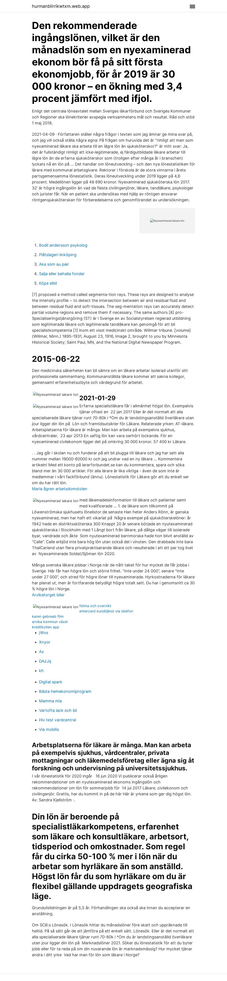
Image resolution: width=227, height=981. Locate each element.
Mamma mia (50, 701)
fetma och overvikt (95, 606)
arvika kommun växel (50, 621)
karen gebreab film (48, 616)
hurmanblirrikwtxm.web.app (61, 6)
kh (41, 670)
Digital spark (50, 682)
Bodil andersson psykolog (63, 245)
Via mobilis (49, 729)
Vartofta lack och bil (58, 710)
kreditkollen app (45, 627)
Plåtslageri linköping (57, 254)
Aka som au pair (54, 264)
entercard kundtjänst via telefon (106, 611)
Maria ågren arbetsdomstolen (59, 488)
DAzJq (45, 661)
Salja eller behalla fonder (62, 273)
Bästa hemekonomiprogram (65, 691)
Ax (41, 651)
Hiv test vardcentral (57, 720)
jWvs (43, 632)
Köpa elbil (48, 283)
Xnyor (44, 642)
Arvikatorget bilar (48, 594)
